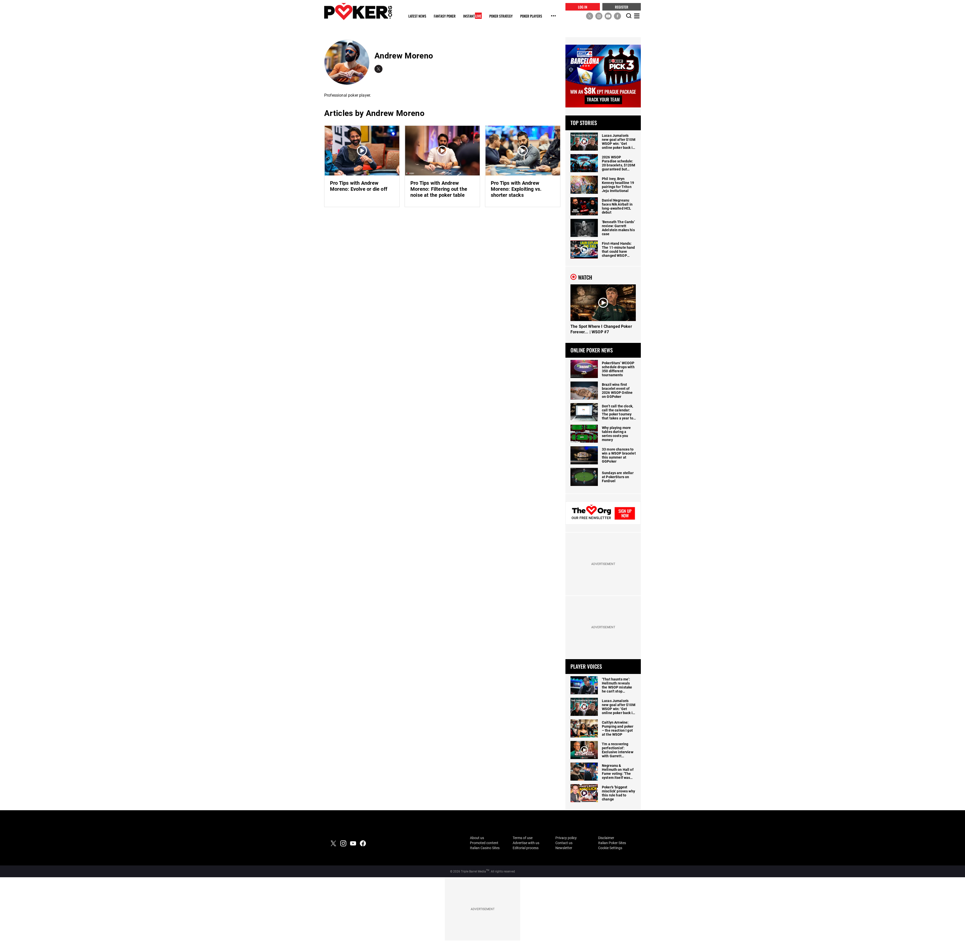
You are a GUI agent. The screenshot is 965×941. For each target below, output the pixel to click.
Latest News (417, 16)
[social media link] (589, 15)
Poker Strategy (501, 16)
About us (477, 838)
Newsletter (563, 848)
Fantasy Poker (445, 16)
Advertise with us (526, 843)
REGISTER (621, 7)
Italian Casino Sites (485, 848)
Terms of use (523, 838)
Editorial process (526, 848)
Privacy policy (566, 838)
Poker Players (531, 16)
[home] (358, 11)
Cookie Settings (610, 848)
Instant (472, 16)
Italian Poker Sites (612, 843)
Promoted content (484, 843)
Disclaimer (606, 838)
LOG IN (582, 7)
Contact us (563, 843)
